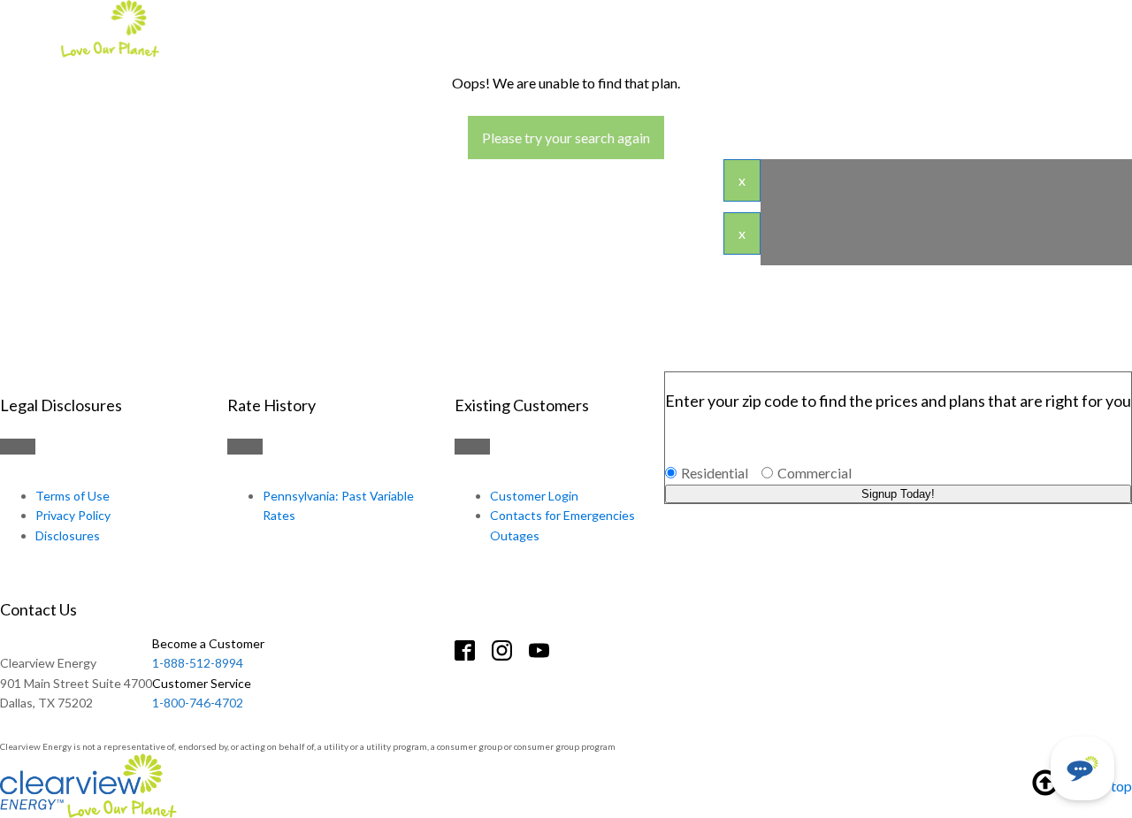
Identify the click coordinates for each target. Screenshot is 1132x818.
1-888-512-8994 (208, 653)
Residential (714, 472)
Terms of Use (72, 495)
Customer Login (534, 495)
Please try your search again (566, 137)
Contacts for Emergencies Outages (562, 525)
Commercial (814, 472)
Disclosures (67, 535)
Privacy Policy (73, 515)
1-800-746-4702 (201, 693)
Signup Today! (898, 494)
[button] (1082, 768)
